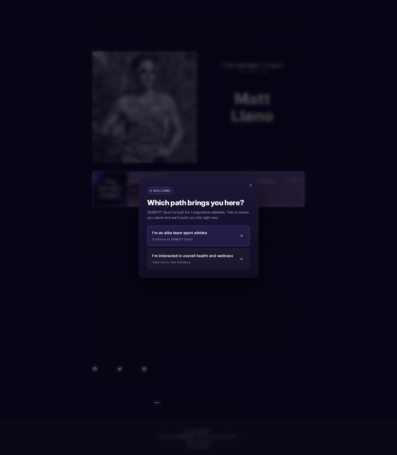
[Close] (251, 185)
